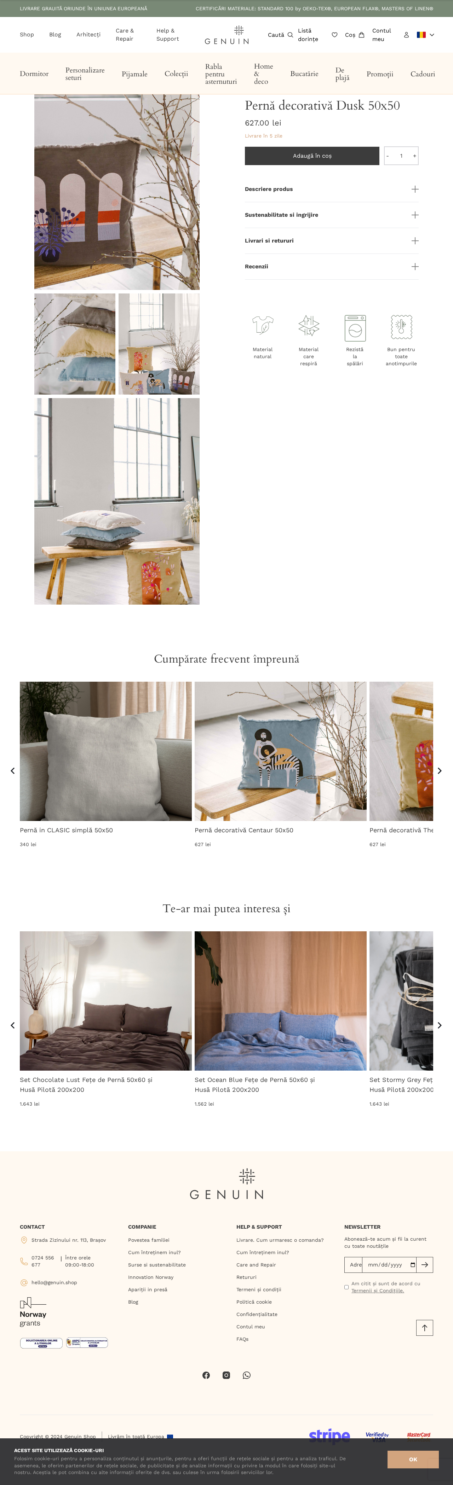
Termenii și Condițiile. (377, 1290)
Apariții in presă (147, 1289)
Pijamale (135, 74)
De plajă (343, 73)
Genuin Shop (80, 1436)
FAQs (242, 1339)
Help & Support (167, 34)
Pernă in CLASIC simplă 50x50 (66, 830)
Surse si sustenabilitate (157, 1265)
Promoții (380, 74)
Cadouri (423, 74)
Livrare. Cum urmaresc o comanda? (280, 1240)
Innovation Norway (150, 1277)
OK (413, 1459)
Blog (55, 34)
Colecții (176, 73)
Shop (27, 34)
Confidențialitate (256, 1314)
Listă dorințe (308, 34)
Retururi (246, 1277)
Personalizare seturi (85, 73)
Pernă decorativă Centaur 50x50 (244, 830)
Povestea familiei (149, 1240)
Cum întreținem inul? (154, 1252)
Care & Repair (125, 34)
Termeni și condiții (258, 1289)
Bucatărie (304, 73)
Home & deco (263, 74)
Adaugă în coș (312, 155)
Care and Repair (256, 1265)
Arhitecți (88, 34)
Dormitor (34, 73)
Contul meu (381, 34)
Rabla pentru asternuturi (221, 74)
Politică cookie (254, 1302)
